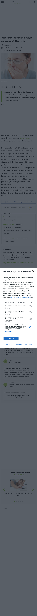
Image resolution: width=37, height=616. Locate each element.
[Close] (33, 271)
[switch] (30, 306)
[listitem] (18, 302)
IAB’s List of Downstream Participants (20, 297)
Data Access (18, 344)
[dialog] (18, 308)
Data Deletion (8, 344)
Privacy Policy (28, 344)
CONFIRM (11, 338)
